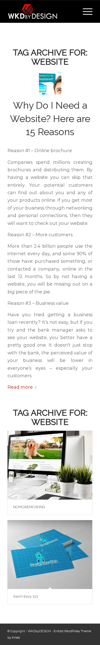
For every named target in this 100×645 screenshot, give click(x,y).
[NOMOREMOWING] (50, 465)
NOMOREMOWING (29, 507)
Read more (20, 387)
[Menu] (84, 11)
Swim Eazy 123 (25, 596)
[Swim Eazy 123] (50, 554)
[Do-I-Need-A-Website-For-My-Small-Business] (50, 83)
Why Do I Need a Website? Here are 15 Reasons (50, 118)
